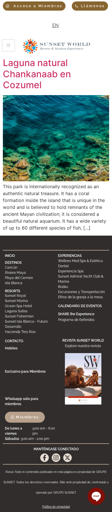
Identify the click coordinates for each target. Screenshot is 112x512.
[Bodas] (82, 286)
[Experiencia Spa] (82, 271)
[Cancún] (29, 267)
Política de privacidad (56, 506)
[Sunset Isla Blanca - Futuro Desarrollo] (29, 324)
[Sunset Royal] (29, 295)
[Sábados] (31, 438)
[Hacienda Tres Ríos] (29, 331)
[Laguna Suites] (29, 311)
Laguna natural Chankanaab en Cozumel (37, 74)
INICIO (10, 256)
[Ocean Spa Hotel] (29, 306)
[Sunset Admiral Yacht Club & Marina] (82, 279)
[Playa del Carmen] (29, 277)
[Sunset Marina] (29, 300)
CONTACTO (14, 341)
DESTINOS (13, 263)
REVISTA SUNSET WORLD (83, 340)
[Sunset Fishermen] (29, 316)
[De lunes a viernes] (31, 431)
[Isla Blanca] (29, 283)
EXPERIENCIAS (70, 256)
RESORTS (12, 291)
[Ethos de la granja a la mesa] (82, 297)
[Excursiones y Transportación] (82, 292)
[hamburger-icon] (8, 45)
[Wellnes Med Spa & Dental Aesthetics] (82, 263)
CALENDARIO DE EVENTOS (80, 306)
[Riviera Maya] (29, 272)
